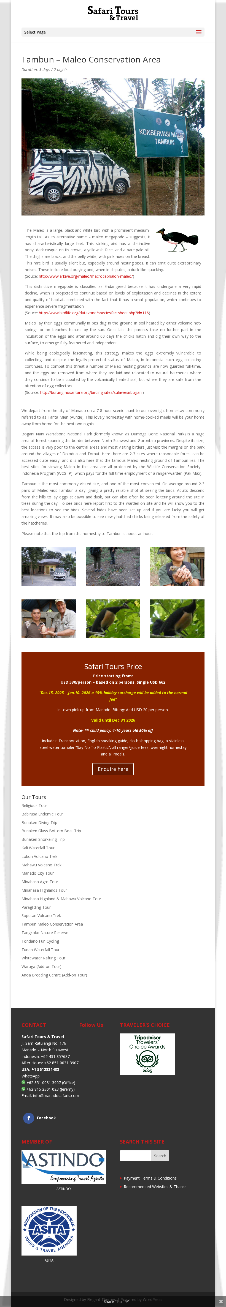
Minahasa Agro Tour (39, 881)
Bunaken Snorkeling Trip (43, 839)
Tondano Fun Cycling (40, 941)
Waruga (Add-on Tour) (41, 966)
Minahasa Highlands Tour (44, 890)
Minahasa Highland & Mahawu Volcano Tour (61, 898)
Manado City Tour (37, 873)
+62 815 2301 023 (42, 1089)
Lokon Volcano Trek (39, 856)
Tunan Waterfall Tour (40, 949)
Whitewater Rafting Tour (43, 958)
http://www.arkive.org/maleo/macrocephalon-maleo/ (86, 276)
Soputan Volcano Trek (41, 915)
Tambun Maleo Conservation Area (52, 924)
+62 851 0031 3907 (43, 1082)
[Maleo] (113, 636)
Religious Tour (34, 805)
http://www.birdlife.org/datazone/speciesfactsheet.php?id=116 (94, 312)
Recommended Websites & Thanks (155, 1186)
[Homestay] (48, 584)
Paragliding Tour (36, 907)
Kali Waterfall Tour (38, 847)
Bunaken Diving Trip (39, 822)
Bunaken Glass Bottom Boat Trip (51, 830)
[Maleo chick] (177, 584)
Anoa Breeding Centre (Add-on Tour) (54, 975)
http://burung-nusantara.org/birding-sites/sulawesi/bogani (91, 392)
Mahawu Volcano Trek (41, 864)
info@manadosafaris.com (56, 1095)
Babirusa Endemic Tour (42, 814)
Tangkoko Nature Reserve (44, 932)
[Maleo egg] (48, 636)
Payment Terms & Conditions (150, 1178)
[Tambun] (113, 584)
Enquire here (113, 769)
